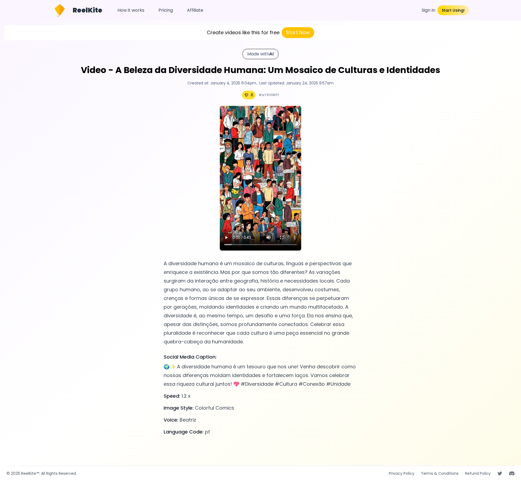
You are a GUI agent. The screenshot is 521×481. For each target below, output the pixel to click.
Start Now (298, 32)
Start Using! (453, 10)
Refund (478, 473)
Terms (440, 473)
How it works (130, 10)
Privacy (401, 473)
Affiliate (195, 10)
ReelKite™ (30, 473)
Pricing (165, 10)
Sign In (428, 10)
